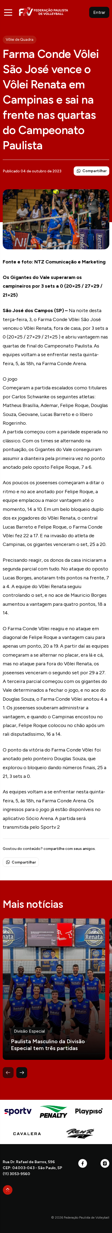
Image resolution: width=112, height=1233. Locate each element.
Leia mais (54, 989)
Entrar (99, 12)
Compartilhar (94, 171)
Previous (8, 1072)
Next (21, 1072)
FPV (43, 11)
